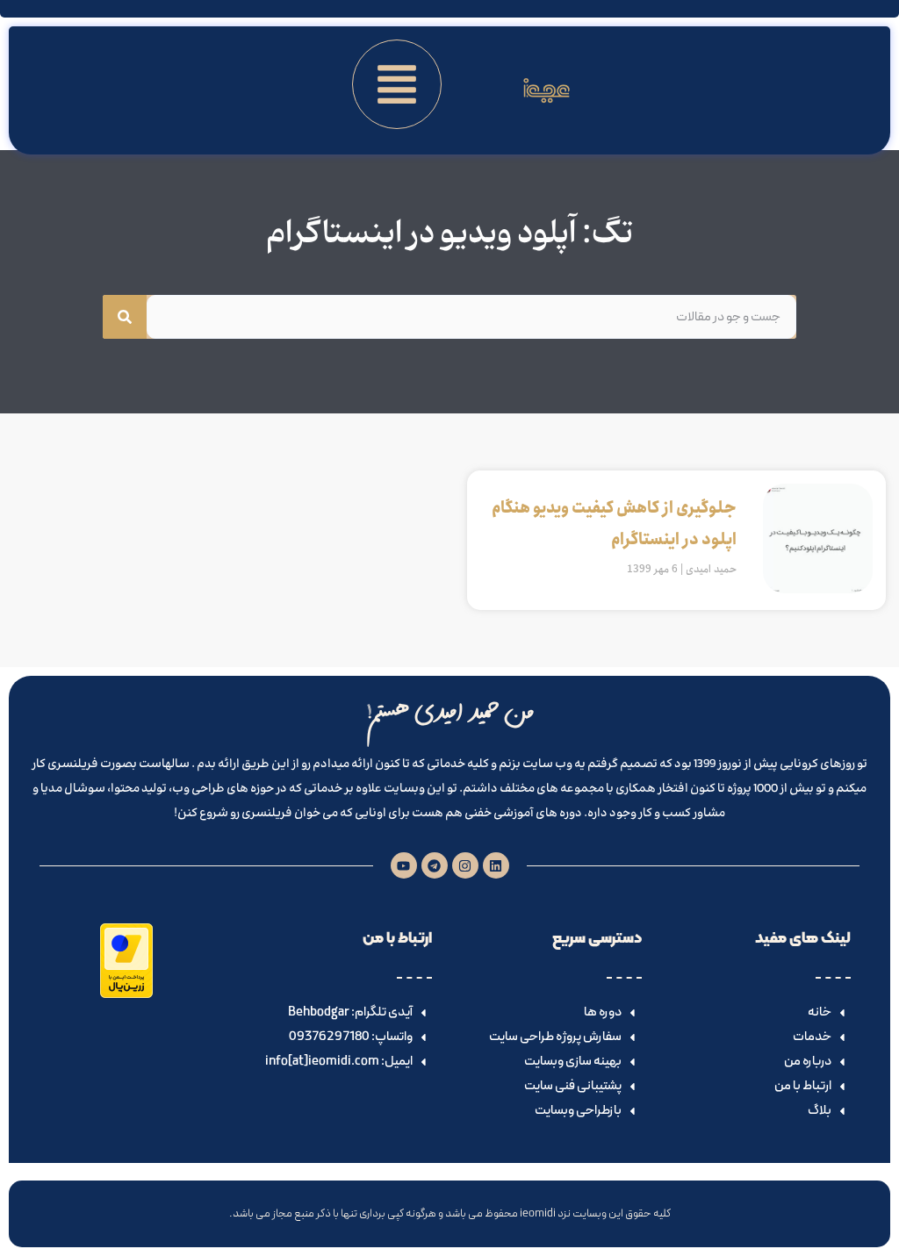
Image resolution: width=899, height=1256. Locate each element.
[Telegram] (434, 865)
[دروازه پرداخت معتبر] (126, 994)
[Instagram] (465, 865)
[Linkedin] (496, 865)
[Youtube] (404, 865)
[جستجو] (125, 317)
